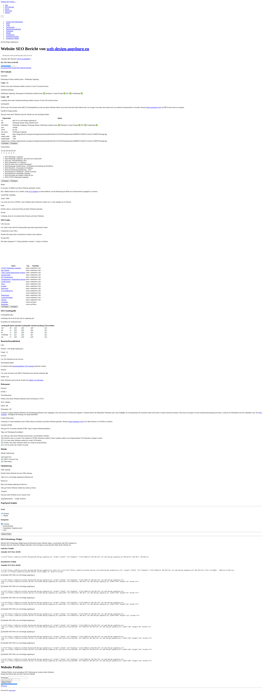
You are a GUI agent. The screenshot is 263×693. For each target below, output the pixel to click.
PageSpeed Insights (12, 36)
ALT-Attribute (33, 191)
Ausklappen (5, 143)
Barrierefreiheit (8, 526)
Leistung (6, 524)
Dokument (9, 31)
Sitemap (3, 300)
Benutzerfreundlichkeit (13, 29)
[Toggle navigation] (15, 2)
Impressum (8, 11)
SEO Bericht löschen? (24, 68)
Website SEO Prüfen (8, 2)
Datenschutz (5, 295)
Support (7, 12)
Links (8, 25)
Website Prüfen (6, 534)
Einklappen (14, 143)
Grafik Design (5, 282)
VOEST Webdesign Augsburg (11, 268)
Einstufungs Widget (12, 38)
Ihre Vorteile (5, 270)
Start (6, 5)
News (3, 284)
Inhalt (8, 23)
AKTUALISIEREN (23, 59)
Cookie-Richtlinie (7, 297)
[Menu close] (1, 18)
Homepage (4, 677)
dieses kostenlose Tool (153, 107)
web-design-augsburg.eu (68, 48)
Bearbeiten (4, 304)
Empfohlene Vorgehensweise (12, 528)
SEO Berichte (9, 7)
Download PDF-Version (9, 68)
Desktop (6, 513)
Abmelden (4, 302)
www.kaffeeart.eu (7, 291)
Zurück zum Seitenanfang (14, 22)
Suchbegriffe (10, 27)
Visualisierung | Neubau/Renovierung (13, 279)
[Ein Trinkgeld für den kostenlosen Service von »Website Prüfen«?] (4, 686)
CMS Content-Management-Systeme (13, 272)
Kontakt (3, 286)
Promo (7, 9)
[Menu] (2, 16)
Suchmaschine (5, 275)
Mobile (8, 33)
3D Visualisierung (7, 277)
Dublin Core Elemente (36, 380)
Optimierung (10, 35)
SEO (4, 530)
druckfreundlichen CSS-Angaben (23, 366)
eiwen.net (12, 690)
